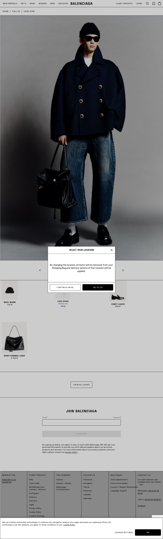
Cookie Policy (69, 525)
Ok (148, 532)
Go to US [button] (98, 287)
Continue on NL (65, 287)
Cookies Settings (124, 532)
